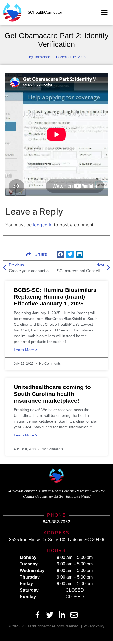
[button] (104, 12)
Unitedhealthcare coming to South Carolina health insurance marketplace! (52, 394)
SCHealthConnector (45, 12)
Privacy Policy (94, 626)
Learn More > (25, 350)
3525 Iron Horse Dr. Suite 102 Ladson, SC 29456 (56, 539)
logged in (42, 224)
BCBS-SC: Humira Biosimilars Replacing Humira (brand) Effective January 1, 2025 (55, 297)
